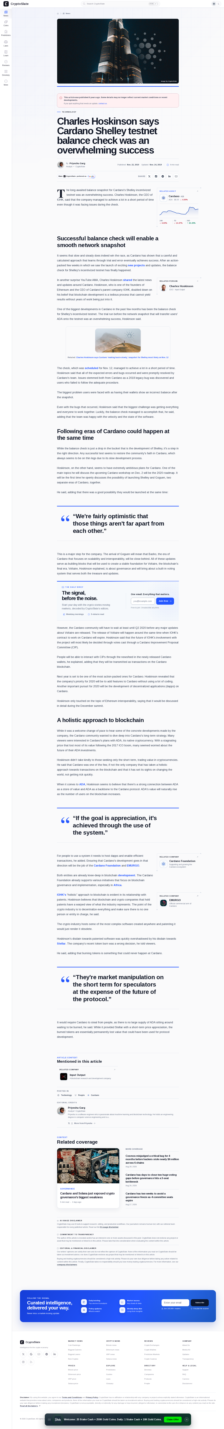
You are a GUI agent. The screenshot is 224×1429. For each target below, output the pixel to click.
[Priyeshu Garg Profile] (60, 165)
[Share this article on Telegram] (162, 176)
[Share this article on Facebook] (156, 176)
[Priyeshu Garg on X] (69, 1123)
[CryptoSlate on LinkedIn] (54, 1354)
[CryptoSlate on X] (23, 1354)
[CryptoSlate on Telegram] (46, 1354)
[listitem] (64, 1095)
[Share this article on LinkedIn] (169, 176)
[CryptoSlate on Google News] (31, 1354)
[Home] (58, 13)
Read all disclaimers (29, 1406)
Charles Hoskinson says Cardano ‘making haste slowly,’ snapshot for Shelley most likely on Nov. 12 (122, 357)
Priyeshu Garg (77, 163)
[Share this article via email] (176, 176)
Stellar (61, 943)
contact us (102, 103)
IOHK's (61, 894)
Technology (69, 112)
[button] (6, 83)
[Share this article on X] (149, 176)
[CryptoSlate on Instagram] (23, 1362)
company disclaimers (67, 1265)
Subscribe (199, 1302)
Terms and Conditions (72, 1397)
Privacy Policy (92, 1397)
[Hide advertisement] (186, 1419)
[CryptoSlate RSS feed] (31, 1362)
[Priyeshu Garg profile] (61, 1111)
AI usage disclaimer (109, 1227)
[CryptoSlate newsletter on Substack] (39, 1354)
